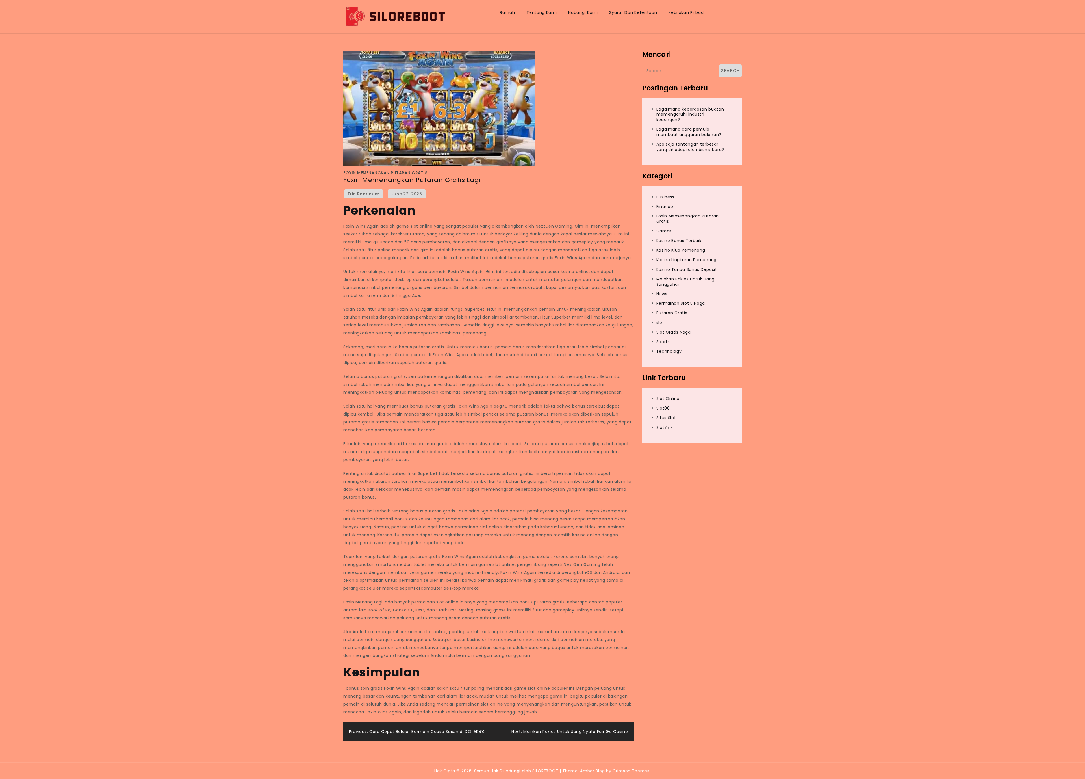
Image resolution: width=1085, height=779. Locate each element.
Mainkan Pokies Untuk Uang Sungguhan (685, 281)
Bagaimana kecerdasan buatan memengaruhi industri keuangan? (690, 114)
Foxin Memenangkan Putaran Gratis (385, 173)
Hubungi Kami (583, 12)
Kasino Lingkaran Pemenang (686, 260)
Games (664, 231)
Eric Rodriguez (363, 194)
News (661, 294)
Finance (664, 206)
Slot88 (663, 408)
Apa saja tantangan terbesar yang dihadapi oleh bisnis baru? (690, 146)
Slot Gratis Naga (673, 332)
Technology (669, 351)
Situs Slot (666, 418)
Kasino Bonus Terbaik (679, 240)
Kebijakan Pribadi (687, 12)
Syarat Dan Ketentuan (633, 12)
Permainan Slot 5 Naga (680, 303)
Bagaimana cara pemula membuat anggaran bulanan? (689, 131)
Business (665, 197)
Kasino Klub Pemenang (680, 250)
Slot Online (668, 398)
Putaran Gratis (671, 313)
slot (660, 322)
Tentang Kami (541, 12)
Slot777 (664, 427)
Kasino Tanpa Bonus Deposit (686, 269)
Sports (663, 342)
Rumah (507, 12)
